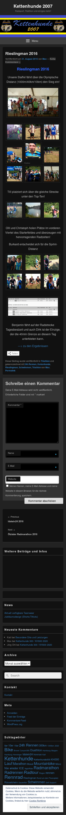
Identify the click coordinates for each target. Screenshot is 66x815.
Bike (8, 749)
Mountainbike (44, 763)
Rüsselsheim (11, 782)
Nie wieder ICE (14, 768)
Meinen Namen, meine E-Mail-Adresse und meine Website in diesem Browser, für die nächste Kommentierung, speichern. (31, 490)
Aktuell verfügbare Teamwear (19, 613)
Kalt (44, 754)
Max (44, 58)
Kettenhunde (43, 364)
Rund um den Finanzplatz (47, 778)
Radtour (31, 772)
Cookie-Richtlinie (37, 800)
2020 (57, 745)
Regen (42, 773)
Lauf (8, 763)
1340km (50, 745)
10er (10, 745)
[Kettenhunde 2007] (33, 36)
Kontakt (8, 695)
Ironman (37, 754)
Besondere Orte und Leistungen (31, 637)
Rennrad (13, 776)
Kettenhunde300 (42, 759)
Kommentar (14, 405)
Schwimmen (25, 367)
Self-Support (51, 782)
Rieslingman (11, 367)
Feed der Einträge (16, 716)
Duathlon (36, 750)
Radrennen (13, 772)
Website (12, 479)
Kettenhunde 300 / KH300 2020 (32, 641)
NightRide (29, 768)
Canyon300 (25, 750)
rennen (50, 772)
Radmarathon (46, 767)
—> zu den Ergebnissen (33, 346)
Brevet (16, 750)
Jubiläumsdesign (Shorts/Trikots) (21, 616)
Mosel (30, 764)
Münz (58, 764)
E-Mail (11, 465)
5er (6, 745)
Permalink (10, 370)
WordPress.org (14, 724)
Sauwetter (22, 782)
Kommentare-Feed (16, 720)
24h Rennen (30, 364)
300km (43, 745)
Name (11, 453)
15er (16, 745)
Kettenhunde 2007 (33, 6)
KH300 (55, 759)
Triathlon (45, 361)
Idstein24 (28, 754)
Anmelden (12, 713)
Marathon (19, 763)
